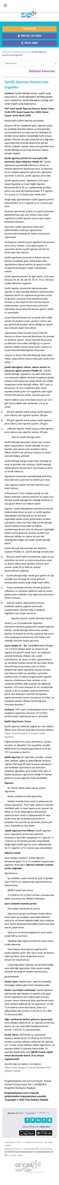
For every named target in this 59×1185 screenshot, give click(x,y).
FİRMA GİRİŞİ (30, 43)
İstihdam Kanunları (21, 52)
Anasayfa (6, 52)
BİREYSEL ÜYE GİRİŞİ (30, 36)
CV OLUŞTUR (29, 29)
